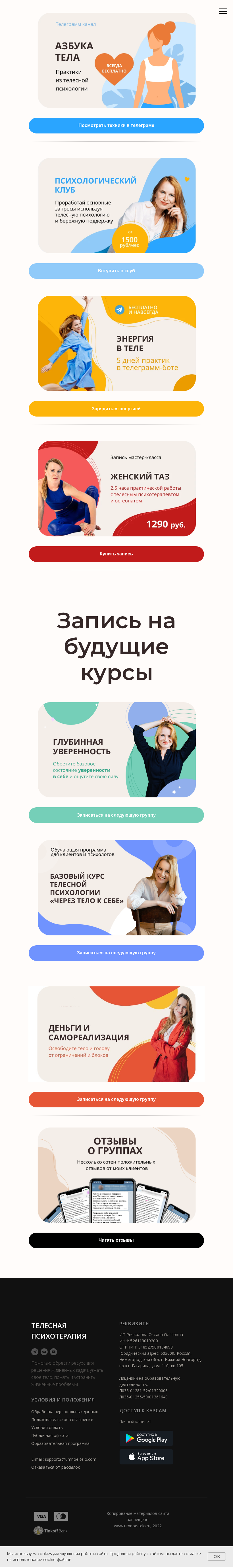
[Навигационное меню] (223, 11)
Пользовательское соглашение (62, 1419)
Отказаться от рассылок (55, 1467)
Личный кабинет (135, 1421)
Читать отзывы (116, 1240)
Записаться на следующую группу (116, 815)
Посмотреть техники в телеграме (116, 125)
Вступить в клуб (116, 270)
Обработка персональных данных (64, 1411)
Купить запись (116, 553)
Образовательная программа (60, 1443)
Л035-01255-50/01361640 (143, 1397)
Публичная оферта (50, 1435)
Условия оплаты (47, 1427)
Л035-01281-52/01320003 (143, 1390)
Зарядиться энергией (116, 408)
